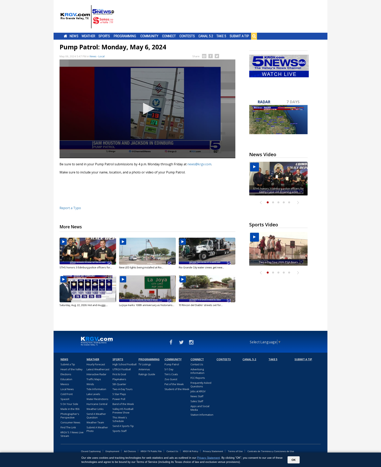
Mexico (65, 384)
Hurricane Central (97, 404)
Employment (112, 451)
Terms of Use (235, 451)
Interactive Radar (96, 374)
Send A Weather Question (96, 415)
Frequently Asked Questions (200, 384)
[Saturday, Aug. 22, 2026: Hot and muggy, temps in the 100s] (88, 288)
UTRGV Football (122, 369)
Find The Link (68, 427)
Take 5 (221, 36)
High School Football (125, 364)
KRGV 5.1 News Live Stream (72, 434)
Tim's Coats (171, 374)
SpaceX (65, 399)
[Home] (87, 17)
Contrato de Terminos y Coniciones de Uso (270, 451)
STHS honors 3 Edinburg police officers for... (86, 267)
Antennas (144, 369)
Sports (104, 36)
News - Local (97, 56)
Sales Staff (196, 401)
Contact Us (196, 364)
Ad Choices (130, 451)
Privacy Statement (213, 451)
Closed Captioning (91, 451)
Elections (66, 374)
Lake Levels (93, 394)
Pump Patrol (172, 364)
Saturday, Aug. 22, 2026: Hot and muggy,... (84, 305)
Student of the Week (177, 389)
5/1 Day (169, 369)
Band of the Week (123, 404)
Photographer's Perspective (70, 415)
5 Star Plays (119, 394)
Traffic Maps (94, 379)
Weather (88, 36)
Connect (169, 36)
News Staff (196, 396)
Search (254, 36)
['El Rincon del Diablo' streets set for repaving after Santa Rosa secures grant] (207, 288)
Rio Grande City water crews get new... (201, 267)
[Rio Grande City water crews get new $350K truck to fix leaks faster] (207, 251)
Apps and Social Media (199, 407)
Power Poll (119, 399)
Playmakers (119, 379)
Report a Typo (70, 208)
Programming (125, 36)
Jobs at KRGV (198, 391)
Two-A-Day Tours (123, 389)
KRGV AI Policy (190, 451)
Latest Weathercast (98, 369)
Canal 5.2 (205, 36)
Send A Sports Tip (123, 426)
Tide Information (96, 389)
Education (66, 379)
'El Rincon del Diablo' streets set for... (201, 305)
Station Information (201, 414)
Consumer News (70, 422)
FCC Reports (197, 378)
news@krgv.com (199, 164)
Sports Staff (120, 431)
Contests (187, 36)
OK (294, 459)
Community (149, 36)
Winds (90, 384)
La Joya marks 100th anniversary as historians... (146, 305)
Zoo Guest (171, 379)
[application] (147, 108)
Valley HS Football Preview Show (123, 410)
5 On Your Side (69, 404)
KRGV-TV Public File (151, 451)
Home (65, 36)
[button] (147, 108)
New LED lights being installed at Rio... (141, 267)
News (74, 36)
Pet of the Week (174, 384)
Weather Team (95, 422)
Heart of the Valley (71, 369)
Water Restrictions (97, 399)
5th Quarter (119, 384)
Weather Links (95, 409)
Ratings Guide (147, 374)
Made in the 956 (70, 409)
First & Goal (119, 374)
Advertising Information (197, 371)
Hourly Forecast (96, 364)
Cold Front (67, 394)
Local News (67, 389)
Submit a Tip (239, 36)
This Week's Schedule (120, 419)
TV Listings (145, 364)
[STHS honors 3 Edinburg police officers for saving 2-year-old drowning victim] (88, 251)
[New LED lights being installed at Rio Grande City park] (147, 251)
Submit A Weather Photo (97, 429)
